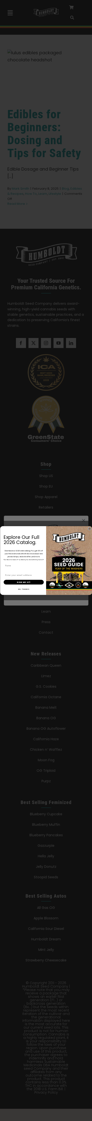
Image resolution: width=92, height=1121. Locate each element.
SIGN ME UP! (23, 582)
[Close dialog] (89, 528)
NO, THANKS (23, 589)
